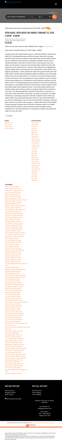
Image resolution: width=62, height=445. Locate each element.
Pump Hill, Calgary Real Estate (13, 304)
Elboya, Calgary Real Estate (12, 244)
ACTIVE (50, 12)
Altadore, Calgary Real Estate (12, 188)
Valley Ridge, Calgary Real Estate (13, 360)
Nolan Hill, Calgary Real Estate (13, 288)
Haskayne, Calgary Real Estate (13, 258)
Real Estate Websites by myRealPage (47, 422)
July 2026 (34, 126)
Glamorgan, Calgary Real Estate (13, 252)
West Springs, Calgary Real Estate (14, 365)
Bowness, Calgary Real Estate (13, 196)
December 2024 (35, 163)
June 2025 (34, 151)
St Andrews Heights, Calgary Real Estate (15, 348)
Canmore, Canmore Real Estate (13, 207)
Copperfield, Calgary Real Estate (13, 227)
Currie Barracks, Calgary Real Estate (14, 234)
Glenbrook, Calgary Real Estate (13, 254)
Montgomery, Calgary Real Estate (13, 283)
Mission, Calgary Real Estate (12, 281)
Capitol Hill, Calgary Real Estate (13, 211)
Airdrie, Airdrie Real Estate (12, 186)
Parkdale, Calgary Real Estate (12, 296)
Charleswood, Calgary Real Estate (14, 213)
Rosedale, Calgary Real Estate (13, 317)
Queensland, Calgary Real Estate (13, 306)
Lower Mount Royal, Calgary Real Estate (15, 275)
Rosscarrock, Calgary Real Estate (13, 319)
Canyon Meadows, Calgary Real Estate (15, 209)
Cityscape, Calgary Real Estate (13, 221)
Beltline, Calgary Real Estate (12, 194)
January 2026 (35, 138)
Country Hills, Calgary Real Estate (14, 229)
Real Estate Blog (9, 128)
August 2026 (34, 124)
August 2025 (34, 147)
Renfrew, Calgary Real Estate (12, 308)
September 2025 (35, 146)
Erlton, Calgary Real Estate (12, 246)
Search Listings (9, 394)
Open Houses (8, 126)
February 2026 (35, 136)
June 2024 (34, 174)
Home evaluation (36, 392)
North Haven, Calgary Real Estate (13, 290)
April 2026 (34, 132)
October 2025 (35, 144)
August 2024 (34, 171)
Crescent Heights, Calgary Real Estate (15, 232)
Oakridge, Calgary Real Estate (13, 292)
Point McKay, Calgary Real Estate (13, 300)
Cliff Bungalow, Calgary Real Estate (14, 223)
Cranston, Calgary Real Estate (12, 231)
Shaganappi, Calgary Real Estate (13, 335)
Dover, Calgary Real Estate (12, 238)
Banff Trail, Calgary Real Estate (13, 192)
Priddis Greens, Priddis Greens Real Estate (16, 302)
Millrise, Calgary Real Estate (12, 279)
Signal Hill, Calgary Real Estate (13, 337)
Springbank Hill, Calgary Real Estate (14, 344)
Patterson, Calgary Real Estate (13, 298)
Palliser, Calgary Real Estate (12, 294)
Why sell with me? (37, 390)
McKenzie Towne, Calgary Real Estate (15, 277)
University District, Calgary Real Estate (15, 354)
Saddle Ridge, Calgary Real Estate (14, 331)
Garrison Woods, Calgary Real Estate (14, 250)
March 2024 (34, 180)
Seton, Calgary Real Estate (12, 333)
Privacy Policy (35, 422)
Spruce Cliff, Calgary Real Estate (13, 346)
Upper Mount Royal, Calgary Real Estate (15, 358)
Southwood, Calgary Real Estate (13, 342)
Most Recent (34, 122)
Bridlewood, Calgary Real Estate (13, 202)
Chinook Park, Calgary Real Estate (14, 215)
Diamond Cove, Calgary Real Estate (14, 236)
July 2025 (34, 149)
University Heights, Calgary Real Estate (15, 356)
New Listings (8, 124)
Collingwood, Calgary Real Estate (13, 225)
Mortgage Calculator (10, 392)
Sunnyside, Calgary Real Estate (13, 352)
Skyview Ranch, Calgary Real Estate (14, 338)
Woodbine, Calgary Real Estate (13, 373)
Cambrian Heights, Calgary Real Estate (15, 205)
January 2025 (35, 161)
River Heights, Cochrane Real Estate (14, 313)
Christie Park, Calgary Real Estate (14, 217)
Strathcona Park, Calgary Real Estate (14, 350)
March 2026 (34, 134)
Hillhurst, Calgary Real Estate (12, 261)
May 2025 (34, 153)
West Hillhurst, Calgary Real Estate (17, 40)
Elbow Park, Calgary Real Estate (13, 242)
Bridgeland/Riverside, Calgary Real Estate (16, 200)
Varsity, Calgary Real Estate (12, 362)
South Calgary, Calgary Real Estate (14, 340)
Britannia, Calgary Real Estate (12, 203)
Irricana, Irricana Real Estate (12, 267)
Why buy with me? (10, 390)
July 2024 (34, 173)
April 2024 (34, 178)
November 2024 (35, 165)
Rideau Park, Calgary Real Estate (13, 312)
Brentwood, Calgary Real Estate (13, 198)
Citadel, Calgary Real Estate (12, 219)
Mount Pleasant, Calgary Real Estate (14, 284)
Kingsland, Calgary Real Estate (13, 271)
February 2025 (35, 159)
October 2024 (35, 167)
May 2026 (34, 130)
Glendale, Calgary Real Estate (12, 256)
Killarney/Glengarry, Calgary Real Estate (15, 269)
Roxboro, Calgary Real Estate (12, 321)
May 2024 (34, 176)
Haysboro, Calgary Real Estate (13, 259)
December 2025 (35, 140)
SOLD (56, 12)
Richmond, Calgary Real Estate (13, 310)
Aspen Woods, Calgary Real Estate (14, 190)
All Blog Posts (9, 122)
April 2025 (34, 155)
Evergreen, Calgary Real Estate (13, 248)
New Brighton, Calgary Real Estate (14, 286)
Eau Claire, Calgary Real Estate (13, 240)
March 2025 (34, 157)
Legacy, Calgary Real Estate (12, 273)
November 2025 (35, 142)
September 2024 (35, 169)
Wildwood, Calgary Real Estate (13, 367)
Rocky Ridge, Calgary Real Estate (13, 315)
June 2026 (34, 128)
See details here (48, 46)
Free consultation (36, 394)
